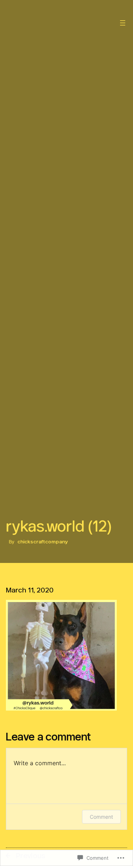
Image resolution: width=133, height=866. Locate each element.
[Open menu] (122, 22)
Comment (101, 817)
